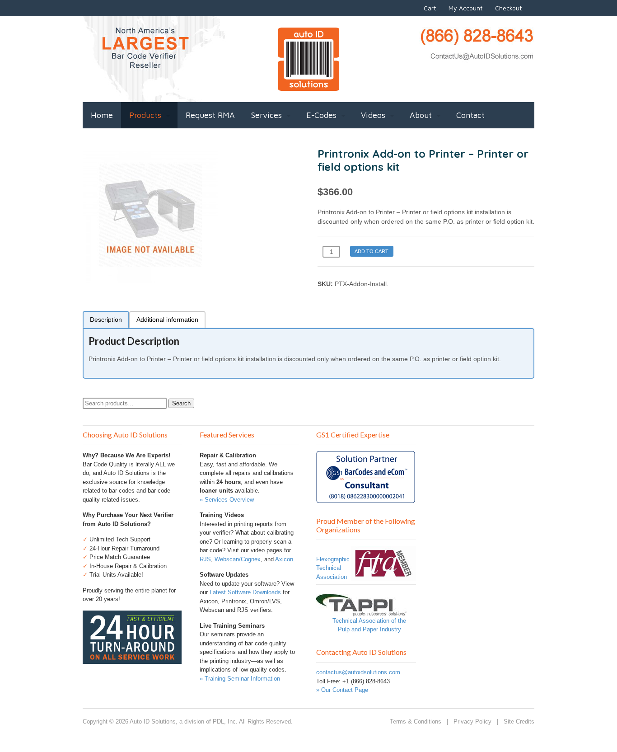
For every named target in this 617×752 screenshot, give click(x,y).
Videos (373, 115)
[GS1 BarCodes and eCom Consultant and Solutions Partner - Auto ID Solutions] (365, 498)
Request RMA (210, 115)
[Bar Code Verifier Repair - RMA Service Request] (132, 659)
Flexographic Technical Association (333, 568)
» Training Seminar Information (240, 678)
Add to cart (371, 251)
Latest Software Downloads (245, 592)
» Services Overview (227, 499)
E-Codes (321, 115)
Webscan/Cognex (238, 559)
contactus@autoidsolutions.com (358, 672)
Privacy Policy (472, 721)
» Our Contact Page (342, 689)
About (421, 115)
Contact (470, 115)
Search (181, 403)
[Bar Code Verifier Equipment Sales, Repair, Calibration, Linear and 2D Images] (308, 85)
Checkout (508, 8)
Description (106, 319)
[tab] (106, 319)
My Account (465, 8)
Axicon (284, 559)
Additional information (167, 319)
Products (145, 115)
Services (266, 115)
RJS (205, 559)
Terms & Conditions (415, 721)
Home (102, 115)
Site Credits (519, 721)
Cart (430, 8)
